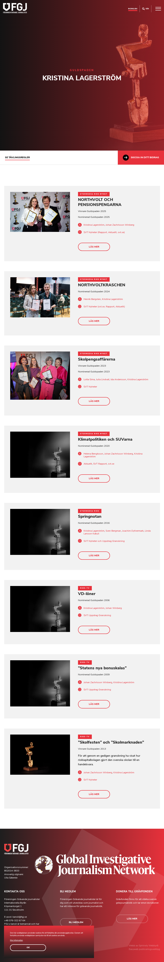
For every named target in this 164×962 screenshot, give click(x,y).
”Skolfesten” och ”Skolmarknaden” (111, 742)
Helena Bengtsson (93, 453)
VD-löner (86, 593)
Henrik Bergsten (92, 299)
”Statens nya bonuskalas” (102, 668)
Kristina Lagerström (94, 224)
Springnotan (89, 516)
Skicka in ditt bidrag (145, 157)
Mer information (16, 940)
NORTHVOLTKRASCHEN (101, 285)
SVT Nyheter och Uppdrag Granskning (104, 541)
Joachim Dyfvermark (133, 530)
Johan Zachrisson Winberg (120, 224)
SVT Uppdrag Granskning (97, 615)
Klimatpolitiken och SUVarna (105, 439)
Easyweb (134, 949)
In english (132, 8)
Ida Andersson (118, 379)
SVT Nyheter (90, 386)
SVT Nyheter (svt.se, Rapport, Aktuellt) (104, 306)
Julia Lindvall (102, 379)
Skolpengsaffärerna (96, 359)
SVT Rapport (100, 463)
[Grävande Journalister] (15, 8)
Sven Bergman (113, 530)
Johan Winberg (114, 608)
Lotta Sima (89, 379)
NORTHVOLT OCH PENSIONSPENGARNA (99, 202)
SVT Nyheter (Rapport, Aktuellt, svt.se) (104, 232)
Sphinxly (144, 945)
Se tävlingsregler (17, 157)
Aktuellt (88, 463)
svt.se (111, 463)
